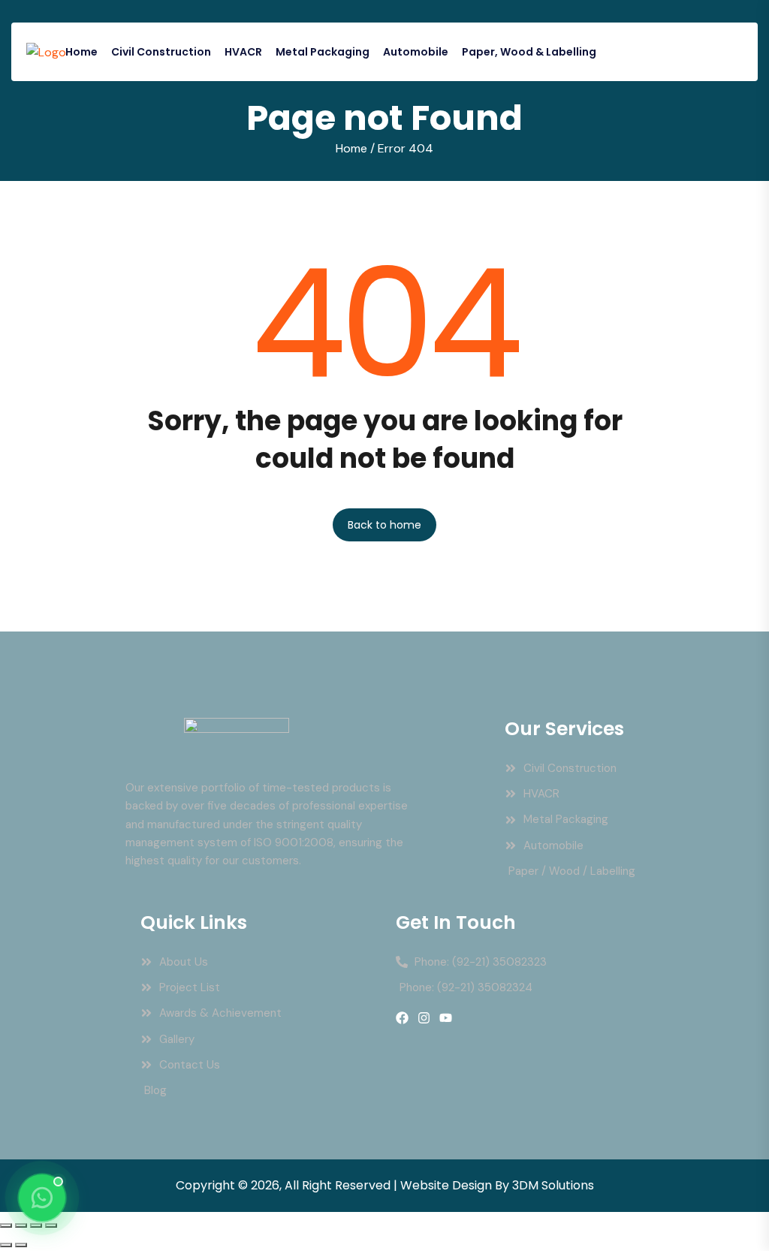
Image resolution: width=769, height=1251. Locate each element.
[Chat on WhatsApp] (42, 1197)
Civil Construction (161, 51)
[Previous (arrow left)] (6, 1245)
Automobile (415, 51)
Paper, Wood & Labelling (529, 51)
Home (81, 51)
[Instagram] (424, 1017)
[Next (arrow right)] (21, 1245)
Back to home (384, 524)
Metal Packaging (322, 51)
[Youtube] (445, 1017)
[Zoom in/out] (6, 1225)
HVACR (243, 51)
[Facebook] (402, 1017)
